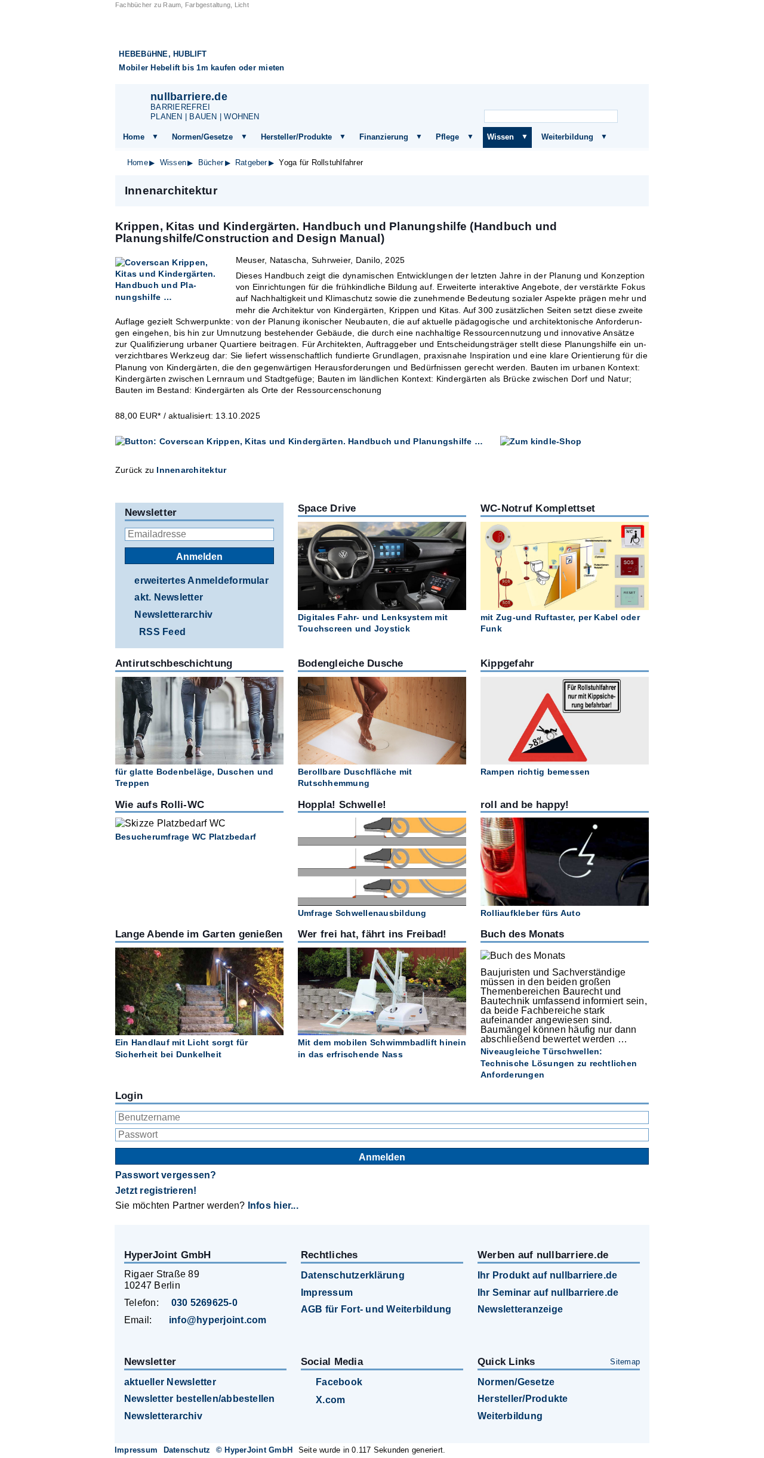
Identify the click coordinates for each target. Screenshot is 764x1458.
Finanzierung (383, 136)
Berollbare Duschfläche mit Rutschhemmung (355, 777)
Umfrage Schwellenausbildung (362, 913)
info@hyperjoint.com (218, 1320)
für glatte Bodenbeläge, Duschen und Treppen (194, 777)
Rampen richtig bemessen (535, 771)
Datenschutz (187, 1449)
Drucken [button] (633, 190)
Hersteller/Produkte (296, 136)
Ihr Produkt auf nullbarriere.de (547, 1275)
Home (133, 136)
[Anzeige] (566, 99)
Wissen (500, 136)
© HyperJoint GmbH (254, 1449)
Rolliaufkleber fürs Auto (530, 913)
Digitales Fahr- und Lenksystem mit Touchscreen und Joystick (373, 622)
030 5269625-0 (204, 1303)
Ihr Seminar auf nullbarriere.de (548, 1292)
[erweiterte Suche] (630, 116)
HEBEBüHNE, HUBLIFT (163, 53)
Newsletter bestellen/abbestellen (199, 1399)
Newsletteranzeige (520, 1309)
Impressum (327, 1292)
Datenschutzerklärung (353, 1275)
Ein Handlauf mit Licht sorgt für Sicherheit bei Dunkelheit (181, 1048)
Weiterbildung (567, 136)
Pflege (447, 136)
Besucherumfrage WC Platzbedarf (185, 836)
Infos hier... (273, 1205)
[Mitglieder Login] (595, 99)
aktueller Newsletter (170, 1382)
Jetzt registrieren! (156, 1190)
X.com (330, 1400)
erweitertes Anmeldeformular (201, 580)
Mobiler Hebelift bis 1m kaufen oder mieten (201, 67)
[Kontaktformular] (625, 99)
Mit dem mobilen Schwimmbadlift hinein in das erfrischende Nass (382, 1048)
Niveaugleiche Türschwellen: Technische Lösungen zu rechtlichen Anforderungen (558, 1063)
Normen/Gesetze (202, 136)
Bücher (210, 162)
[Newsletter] (537, 99)
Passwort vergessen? (166, 1175)
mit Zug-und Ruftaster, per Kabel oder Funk (560, 622)
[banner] (382, 47)
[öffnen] (155, 137)
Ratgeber (251, 162)
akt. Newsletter (168, 597)
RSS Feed (162, 632)
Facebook (339, 1382)
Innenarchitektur (191, 470)
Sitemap (625, 1361)
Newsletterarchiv (173, 614)
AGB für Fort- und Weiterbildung (376, 1309)
